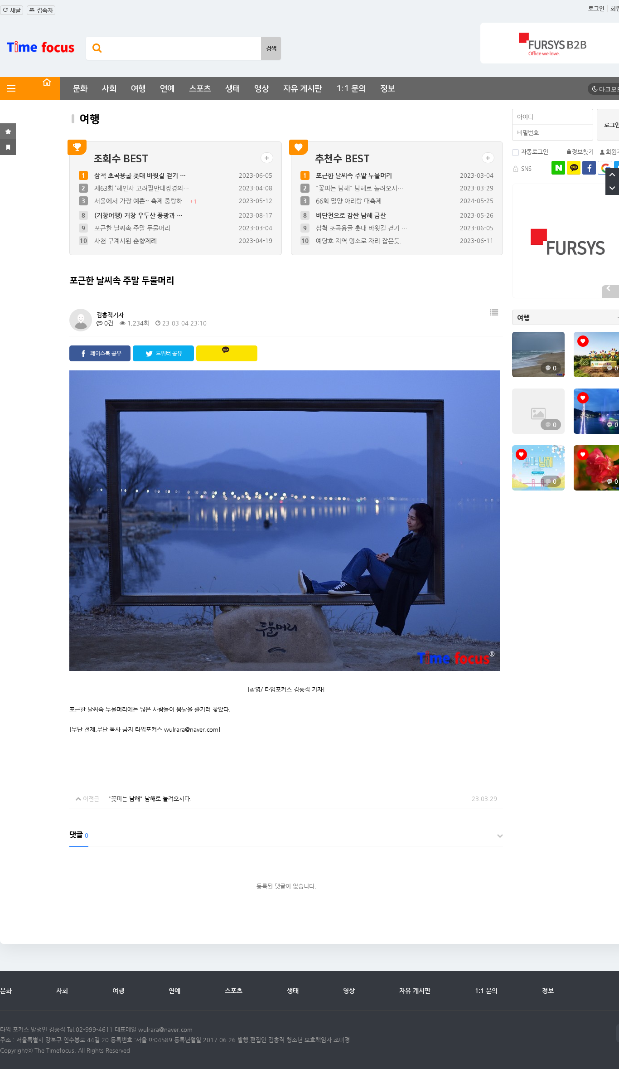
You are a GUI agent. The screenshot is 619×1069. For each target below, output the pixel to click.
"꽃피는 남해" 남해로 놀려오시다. (150, 798)
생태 (232, 88)
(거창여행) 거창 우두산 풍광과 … (138, 214)
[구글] (605, 168)
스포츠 (200, 88)
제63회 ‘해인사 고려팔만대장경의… (141, 188)
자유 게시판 (302, 88)
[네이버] (558, 168)
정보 (387, 88)
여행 (138, 88)
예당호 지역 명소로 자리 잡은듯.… (361, 239)
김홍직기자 (110, 314)
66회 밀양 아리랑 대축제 (349, 200)
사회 (109, 88)
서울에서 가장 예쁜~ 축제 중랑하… (142, 200)
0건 (107, 323)
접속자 (44, 10)
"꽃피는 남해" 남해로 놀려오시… (359, 188)
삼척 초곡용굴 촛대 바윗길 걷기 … (140, 175)
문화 (80, 88)
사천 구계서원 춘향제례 (125, 239)
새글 (14, 10)
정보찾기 (583, 151)
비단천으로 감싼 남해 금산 (351, 214)
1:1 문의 (351, 88)
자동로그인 (534, 151)
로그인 (596, 8)
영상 (261, 88)
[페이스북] (589, 168)
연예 (167, 88)
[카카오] (573, 168)
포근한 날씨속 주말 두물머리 (132, 227)
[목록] (494, 317)
